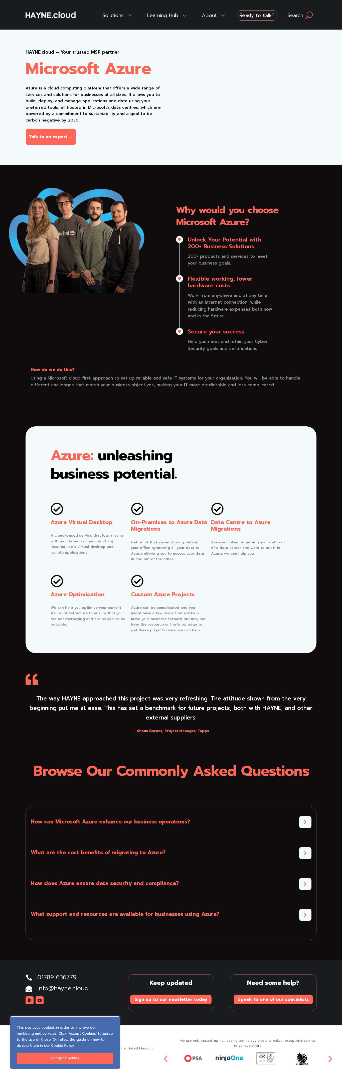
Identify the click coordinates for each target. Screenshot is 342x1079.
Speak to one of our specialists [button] (273, 999)
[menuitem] (118, 15)
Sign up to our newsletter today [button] (170, 999)
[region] (65, 1042)
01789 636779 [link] (56, 977)
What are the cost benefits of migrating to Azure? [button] (98, 853)
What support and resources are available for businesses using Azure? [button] (125, 914)
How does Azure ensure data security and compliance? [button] (105, 883)
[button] (30, 1000)
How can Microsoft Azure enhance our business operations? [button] (110, 822)
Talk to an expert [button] (48, 137)
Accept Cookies (65, 1058)
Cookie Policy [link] (62, 1045)
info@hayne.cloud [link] (63, 988)
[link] (51, 15)
